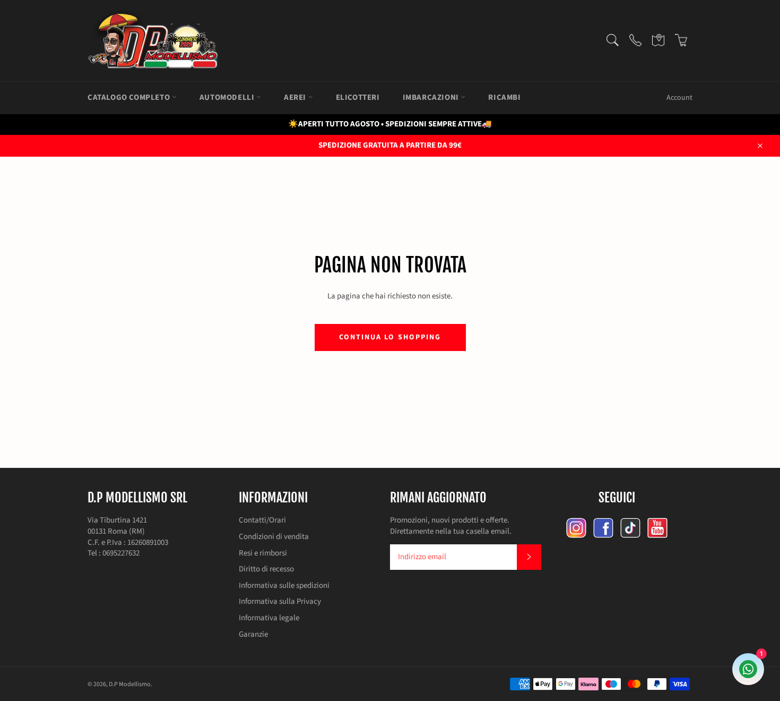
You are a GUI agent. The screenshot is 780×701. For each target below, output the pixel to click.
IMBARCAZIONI (432, 97)
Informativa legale (269, 617)
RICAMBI (504, 97)
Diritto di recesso (266, 569)
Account (679, 97)
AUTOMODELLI (228, 97)
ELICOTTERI (358, 97)
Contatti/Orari (262, 520)
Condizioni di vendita (274, 536)
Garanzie (253, 634)
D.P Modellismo (130, 684)
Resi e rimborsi (263, 553)
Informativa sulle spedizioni (284, 585)
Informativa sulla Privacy (280, 601)
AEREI (296, 97)
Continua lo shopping (390, 337)
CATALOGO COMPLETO (130, 97)
